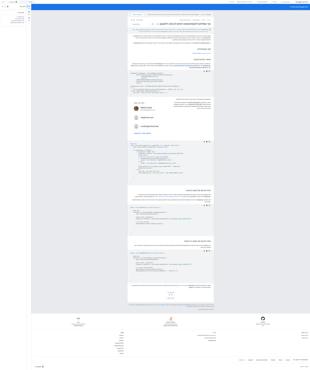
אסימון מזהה (180, 285)
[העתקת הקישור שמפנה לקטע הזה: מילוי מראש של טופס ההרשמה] (182, 241)
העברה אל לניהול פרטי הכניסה (143, 29)
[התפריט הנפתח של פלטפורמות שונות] (256, 2)
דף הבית (209, 20)
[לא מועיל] (132, 20)
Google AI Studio (119, 343)
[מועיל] (134, 20)
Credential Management (299, 7)
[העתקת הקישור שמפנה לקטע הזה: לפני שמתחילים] (195, 49)
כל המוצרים (242, 360)
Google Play (121, 351)
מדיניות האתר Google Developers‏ (143, 304)
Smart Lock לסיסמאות (210, 338)
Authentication (286, 2)
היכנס (3, 2)
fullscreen (5, 7)
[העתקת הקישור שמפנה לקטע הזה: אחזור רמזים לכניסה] (192, 60)
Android (121, 335)
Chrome (121, 338)
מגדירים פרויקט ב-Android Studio (202, 53)
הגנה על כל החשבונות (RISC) (244, 2)
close (3, 7)
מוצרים (203, 20)
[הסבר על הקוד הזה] (204, 71)
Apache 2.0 (163, 304)
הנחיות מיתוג (305, 338)
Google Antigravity (119, 345)
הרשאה (275, 2)
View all (122, 353)
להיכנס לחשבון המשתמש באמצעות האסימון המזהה (168, 196)
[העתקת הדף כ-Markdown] (152, 24)
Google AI (250, 360)
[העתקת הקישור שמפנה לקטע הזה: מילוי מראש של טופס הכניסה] (184, 191)
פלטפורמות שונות (262, 2)
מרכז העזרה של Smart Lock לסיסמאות (206, 335)
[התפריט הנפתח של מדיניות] (228, 2)
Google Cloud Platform (262, 360)
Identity (305, 2)
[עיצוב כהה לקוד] (207, 71)
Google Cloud (120, 348)
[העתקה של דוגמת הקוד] (209, 71)
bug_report (8, 7)
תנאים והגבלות (304, 335)
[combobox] (28, 1)
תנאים (306, 366)
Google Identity (196, 20)
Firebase (121, 340)
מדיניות (232, 2)
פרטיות (302, 366)
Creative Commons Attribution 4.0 (185, 304)
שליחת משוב (136, 24)
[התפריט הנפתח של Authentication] (280, 2)
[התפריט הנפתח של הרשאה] (271, 2)
